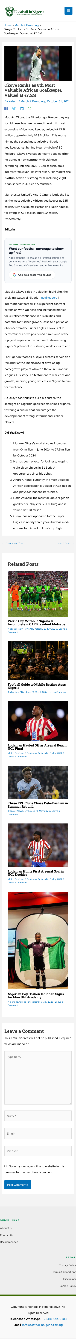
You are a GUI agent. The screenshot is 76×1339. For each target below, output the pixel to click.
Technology (13, 692)
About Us (5, 1228)
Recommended (9, 1242)
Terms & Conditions (64, 1272)
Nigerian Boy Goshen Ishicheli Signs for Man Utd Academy (36, 995)
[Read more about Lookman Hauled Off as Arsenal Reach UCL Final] (38, 720)
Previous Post (13, 543)
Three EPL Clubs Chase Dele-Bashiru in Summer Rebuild (38, 804)
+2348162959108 (54, 1319)
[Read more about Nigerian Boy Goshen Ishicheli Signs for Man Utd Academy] (38, 940)
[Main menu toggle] (68, 11)
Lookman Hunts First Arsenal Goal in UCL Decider (36, 873)
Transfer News (15, 810)
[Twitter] (14, 108)
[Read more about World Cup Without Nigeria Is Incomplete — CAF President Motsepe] (38, 594)
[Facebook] (6, 108)
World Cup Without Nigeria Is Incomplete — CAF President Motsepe (36, 622)
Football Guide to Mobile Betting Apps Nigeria (37, 686)
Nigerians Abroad (17, 1001)
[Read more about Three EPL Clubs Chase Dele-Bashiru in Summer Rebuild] (38, 782)
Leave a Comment (57, 692)
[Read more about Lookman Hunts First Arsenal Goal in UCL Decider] (38, 845)
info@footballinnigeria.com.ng (42, 1325)
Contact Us (6, 1235)
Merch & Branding (33, 101)
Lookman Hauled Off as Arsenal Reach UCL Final (37, 747)
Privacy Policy (67, 1265)
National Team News (19, 628)
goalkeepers (49, 297)
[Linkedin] (22, 108)
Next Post (65, 543)
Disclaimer (69, 1279)
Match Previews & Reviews (22, 753)
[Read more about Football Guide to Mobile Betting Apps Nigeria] (38, 660)
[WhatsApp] (29, 108)
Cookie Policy (68, 1286)
